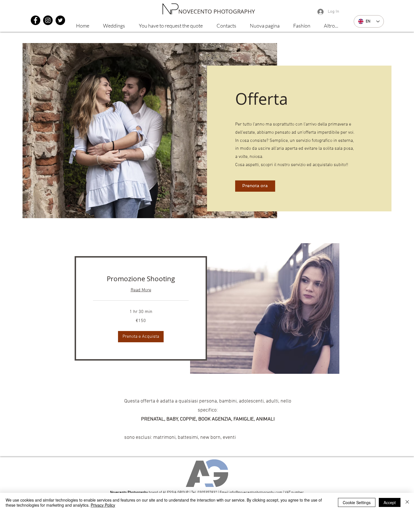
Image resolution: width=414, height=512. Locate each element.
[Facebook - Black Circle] (35, 20)
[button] (141, 336)
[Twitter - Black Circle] (60, 20)
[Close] (407, 502)
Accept (390, 502)
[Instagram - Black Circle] (48, 20)
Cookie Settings (357, 502)
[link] (141, 278)
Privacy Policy (103, 505)
